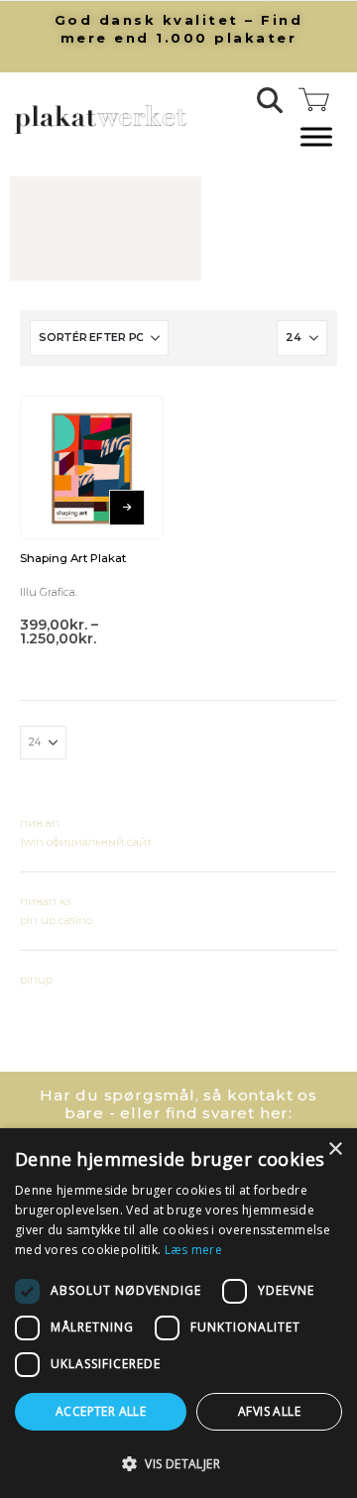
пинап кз (45, 901)
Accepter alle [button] (101, 1411)
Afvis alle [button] (269, 1411)
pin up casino (56, 920)
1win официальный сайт (86, 842)
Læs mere (193, 1249)
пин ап (40, 823)
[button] (270, 100)
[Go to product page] (92, 467)
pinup (36, 979)
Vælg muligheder (127, 507)
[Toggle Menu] (316, 137)
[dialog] (178, 1313)
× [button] (334, 1149)
